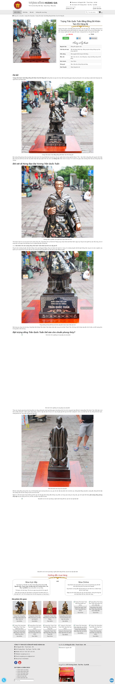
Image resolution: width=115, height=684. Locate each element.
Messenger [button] (94, 38)
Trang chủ (16, 15)
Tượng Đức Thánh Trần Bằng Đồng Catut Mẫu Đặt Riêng (49, 617)
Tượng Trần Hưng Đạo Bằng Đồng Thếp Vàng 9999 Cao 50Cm (19, 632)
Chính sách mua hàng (22, 670)
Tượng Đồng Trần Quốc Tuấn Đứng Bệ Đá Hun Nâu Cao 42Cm (65, 617)
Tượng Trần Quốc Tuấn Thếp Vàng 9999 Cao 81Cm (80, 609)
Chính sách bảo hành (22, 674)
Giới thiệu (25, 12)
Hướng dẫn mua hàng (41, 12)
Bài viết (31, 12)
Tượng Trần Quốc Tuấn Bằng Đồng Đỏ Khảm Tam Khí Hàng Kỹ (80, 22)
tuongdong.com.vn (25, 654)
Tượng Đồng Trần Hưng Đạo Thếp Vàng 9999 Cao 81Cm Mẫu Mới (95, 609)
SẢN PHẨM (17, 12)
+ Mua (66, 38)
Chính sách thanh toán (23, 671)
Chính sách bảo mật (22, 677)
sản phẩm (21, 15)
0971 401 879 (97, 8)
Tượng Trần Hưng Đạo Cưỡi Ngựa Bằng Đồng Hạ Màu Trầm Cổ (19, 617)
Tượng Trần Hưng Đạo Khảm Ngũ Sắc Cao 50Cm (80, 630)
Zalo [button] (79, 38)
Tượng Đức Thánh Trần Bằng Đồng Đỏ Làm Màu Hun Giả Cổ (34, 617)
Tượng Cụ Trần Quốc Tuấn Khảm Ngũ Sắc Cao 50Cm (65, 631)
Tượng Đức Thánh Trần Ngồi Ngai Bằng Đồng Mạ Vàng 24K (50, 632)
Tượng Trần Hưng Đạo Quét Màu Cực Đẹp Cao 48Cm (96, 632)
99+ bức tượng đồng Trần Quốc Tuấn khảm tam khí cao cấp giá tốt (39, 245)
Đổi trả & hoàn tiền (22, 676)
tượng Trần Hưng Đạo (29, 15)
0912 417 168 (70, 8)
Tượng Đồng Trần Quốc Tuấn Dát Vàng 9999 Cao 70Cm (34, 632)
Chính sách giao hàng (22, 673)
